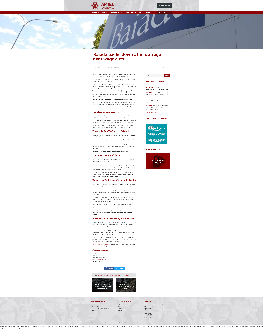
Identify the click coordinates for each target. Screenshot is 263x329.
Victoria (92, 310)
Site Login (138, 322)
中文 (119, 304)
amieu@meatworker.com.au (99, 259)
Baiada (107, 275)
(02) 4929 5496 (149, 306)
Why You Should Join (117, 12)
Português (120, 310)
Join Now (164, 5)
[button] (109, 268)
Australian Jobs (101, 275)
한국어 (119, 306)
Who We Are (95, 12)
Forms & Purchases (131, 12)
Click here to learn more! (152, 112)
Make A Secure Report (158, 161)
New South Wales (95, 306)
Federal (92, 304)
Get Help (147, 12)
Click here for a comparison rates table (101, 244)
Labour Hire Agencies (115, 275)
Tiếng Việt (120, 308)
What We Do (105, 12)
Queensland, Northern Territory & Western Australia (102, 308)
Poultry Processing (124, 275)
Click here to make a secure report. (151, 320)
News (141, 12)
